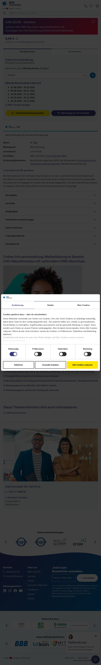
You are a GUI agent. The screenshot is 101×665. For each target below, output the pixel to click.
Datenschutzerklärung (14, 341)
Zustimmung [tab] (17, 305)
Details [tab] (50, 305)
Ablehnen (18, 365)
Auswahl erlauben (50, 365)
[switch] (38, 354)
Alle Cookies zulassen (82, 365)
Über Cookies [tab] (83, 305)
